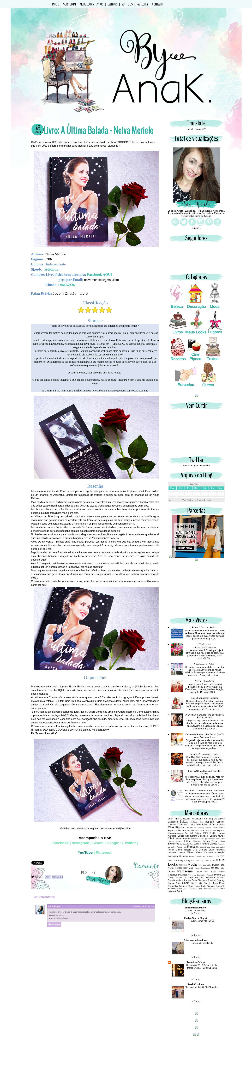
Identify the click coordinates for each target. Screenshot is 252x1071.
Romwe (187, 880)
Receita (221, 877)
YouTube (85, 852)
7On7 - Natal (205, 644)
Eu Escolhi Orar (186, 844)
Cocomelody (199, 828)
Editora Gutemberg (199, 836)
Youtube (172, 891)
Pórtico (221, 872)
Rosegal (212, 880)
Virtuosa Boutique (190, 889)
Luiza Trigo (200, 861)
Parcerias (185, 871)
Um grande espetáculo (202, 943)
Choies (222, 825)
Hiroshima (208, 852)
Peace (199, 872)
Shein (185, 883)
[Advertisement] (196, 590)
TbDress (197, 886)
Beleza (184, 821)
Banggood (173, 822)
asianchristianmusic (195, 907)
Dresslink (189, 833)
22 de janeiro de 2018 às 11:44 (143, 906)
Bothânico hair (196, 822)
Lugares (190, 860)
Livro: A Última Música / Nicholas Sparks (204, 772)
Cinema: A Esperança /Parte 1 (205, 754)
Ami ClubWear (182, 818)
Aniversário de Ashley (204, 664)
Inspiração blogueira (178, 856)
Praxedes (182, 875)
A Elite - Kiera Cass (204, 681)
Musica (215, 865)
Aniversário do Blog (202, 819)
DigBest (221, 830)
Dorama (172, 833)
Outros (171, 871)
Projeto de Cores (185, 877)
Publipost (199, 877)
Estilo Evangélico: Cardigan (204, 698)
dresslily (180, 833)
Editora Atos (183, 836)
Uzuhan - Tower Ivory (196, 910)
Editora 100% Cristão (205, 833)
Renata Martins (175, 880)
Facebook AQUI (100, 274)
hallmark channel (176, 852)
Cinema (189, 827)
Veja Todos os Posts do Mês (196, 500)
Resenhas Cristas (196, 962)
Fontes (171, 850)
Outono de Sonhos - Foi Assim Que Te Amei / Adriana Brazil (204, 736)
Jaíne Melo (54, 906)
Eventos (112, 4)
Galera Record (183, 849)
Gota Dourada (200, 850)
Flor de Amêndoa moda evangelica (210, 847)
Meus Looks (87, 4)
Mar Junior (210, 861)
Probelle (210, 875)
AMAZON (67, 285)
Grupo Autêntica (217, 850)
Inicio (55, 4)
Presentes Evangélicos (197, 875)
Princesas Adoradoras (195, 940)
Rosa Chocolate (199, 880)
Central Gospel (203, 824)
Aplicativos (219, 819)
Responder (54, 924)
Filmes (191, 846)
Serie (178, 883)
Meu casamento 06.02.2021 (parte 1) (202, 987)
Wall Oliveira (214, 889)
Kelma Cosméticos (197, 856)
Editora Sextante (175, 841)
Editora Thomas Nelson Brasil (200, 841)
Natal (222, 865)
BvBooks (209, 821)
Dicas (192, 831)
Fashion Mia (182, 847)
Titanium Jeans (214, 886)
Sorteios (127, 4)
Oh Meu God (218, 868)
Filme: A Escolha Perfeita (204, 627)
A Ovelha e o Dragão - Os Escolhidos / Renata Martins (204, 716)
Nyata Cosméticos (202, 868)
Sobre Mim (69, 4)
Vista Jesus (203, 889)
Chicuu (215, 824)
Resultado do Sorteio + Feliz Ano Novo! (204, 790)
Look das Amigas (176, 860)
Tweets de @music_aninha (196, 465)
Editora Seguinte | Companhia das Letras (208, 839)
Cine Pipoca (176, 827)
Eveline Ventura (201, 844)
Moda (192, 864)
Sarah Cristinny (195, 984)
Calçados (172, 824)
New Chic (188, 868)
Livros (47, 877)
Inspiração (220, 852)
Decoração (183, 830)
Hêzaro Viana (194, 852)
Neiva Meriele (57, 877)
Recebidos (211, 877)
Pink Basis (210, 872)
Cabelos (221, 821)
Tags (190, 886)
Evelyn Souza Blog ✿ (195, 918)
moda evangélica (205, 865)
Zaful (179, 891)
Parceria (142, 4)
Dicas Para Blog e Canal (205, 831)
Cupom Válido (212, 828)
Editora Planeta (183, 838)
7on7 (170, 818)
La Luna (209, 856)
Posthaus (172, 874)
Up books (177, 889)
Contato (157, 4)
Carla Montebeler (186, 824)
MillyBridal (183, 865)
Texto (203, 886)
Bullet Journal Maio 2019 (202, 921)
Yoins (222, 889)
